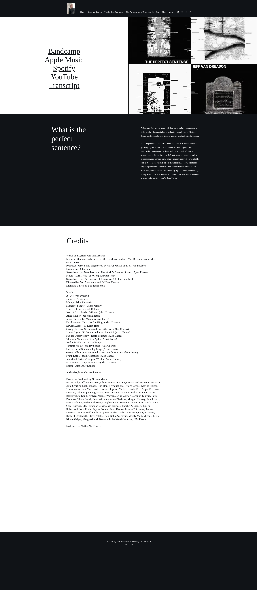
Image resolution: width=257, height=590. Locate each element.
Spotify (64, 68)
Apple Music (64, 60)
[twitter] (178, 12)
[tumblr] (182, 12)
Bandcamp (64, 51)
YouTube (64, 77)
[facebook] (186, 12)
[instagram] (190, 12)
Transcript (64, 85)
